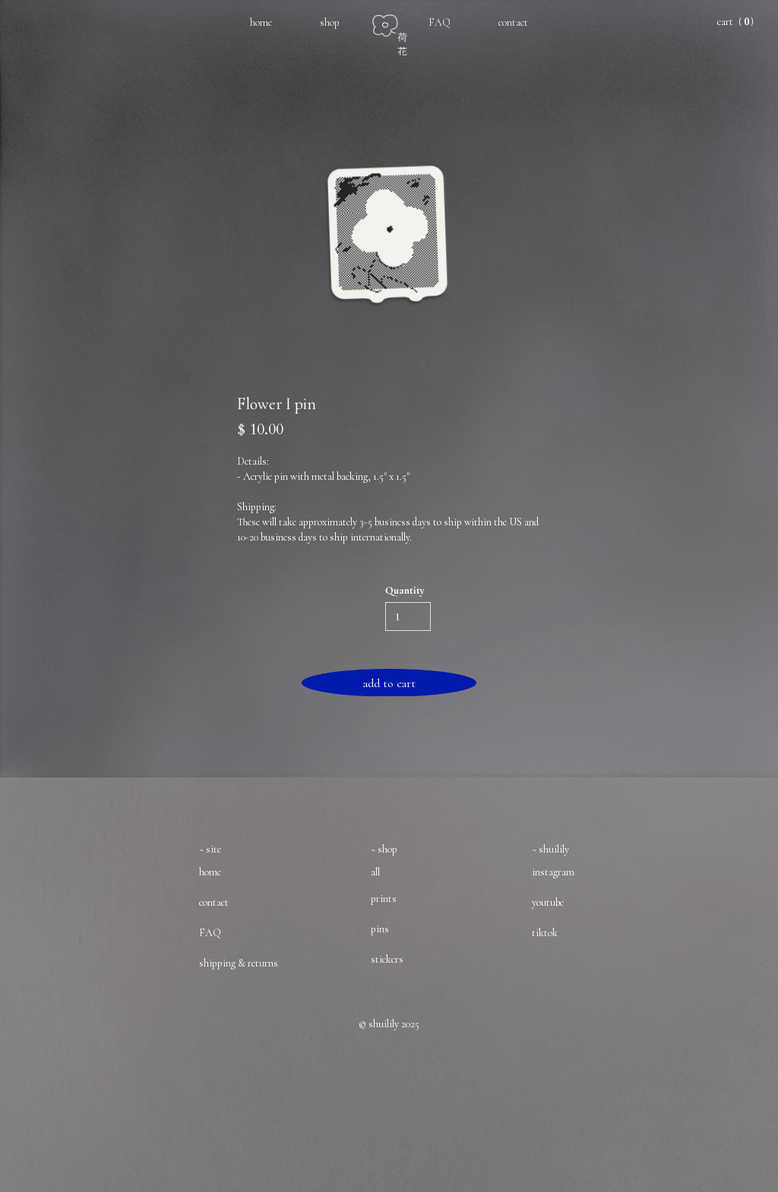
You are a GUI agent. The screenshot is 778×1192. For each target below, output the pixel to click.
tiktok (545, 932)
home (261, 22)
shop (330, 22)
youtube (548, 902)
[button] (734, 22)
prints (384, 898)
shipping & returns (238, 963)
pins (380, 928)
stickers (387, 959)
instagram (553, 872)
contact (513, 22)
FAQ (440, 22)
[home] (398, 27)
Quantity (405, 590)
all (375, 872)
